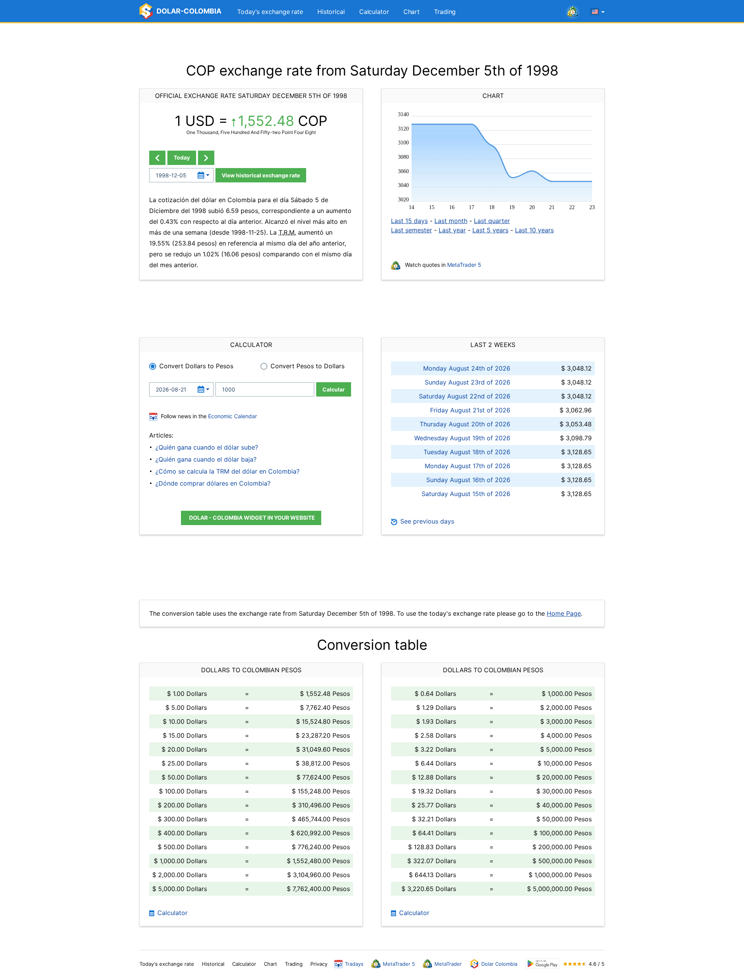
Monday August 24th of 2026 (466, 368)
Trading (445, 11)
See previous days (426, 521)
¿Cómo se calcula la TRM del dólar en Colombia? (227, 471)
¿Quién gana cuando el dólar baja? (206, 459)
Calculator (374, 11)
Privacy (318, 964)
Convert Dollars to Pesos (196, 366)
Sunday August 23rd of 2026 (467, 382)
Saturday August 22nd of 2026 (464, 396)
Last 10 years (534, 230)
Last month (450, 221)
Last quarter (492, 221)
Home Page (564, 613)
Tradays (354, 964)
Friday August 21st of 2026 (470, 410)
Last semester (411, 230)
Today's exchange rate (270, 11)
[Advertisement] (372, 42)
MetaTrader (448, 964)
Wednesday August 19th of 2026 (462, 438)
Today (182, 157)
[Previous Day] (157, 158)
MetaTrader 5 (464, 264)
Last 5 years (490, 230)
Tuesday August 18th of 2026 (467, 452)
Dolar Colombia (499, 964)
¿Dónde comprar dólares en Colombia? (212, 483)
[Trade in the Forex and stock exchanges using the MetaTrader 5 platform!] (573, 12)
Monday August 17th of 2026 (467, 466)
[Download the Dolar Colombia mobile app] (542, 963)
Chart (411, 11)
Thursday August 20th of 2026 (465, 424)
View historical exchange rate (261, 175)
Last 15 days (409, 221)
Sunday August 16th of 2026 (468, 480)
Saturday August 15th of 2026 (466, 494)
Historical (331, 11)
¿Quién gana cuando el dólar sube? (206, 447)
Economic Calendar (232, 416)
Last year (452, 230)
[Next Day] (206, 158)
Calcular (333, 389)
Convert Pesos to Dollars (307, 366)
